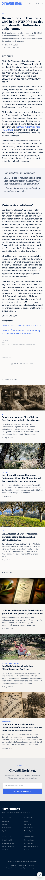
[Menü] (42, 3)
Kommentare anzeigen (24, 364)
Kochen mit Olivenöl (8, 846)
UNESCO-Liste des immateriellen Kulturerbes (20, 344)
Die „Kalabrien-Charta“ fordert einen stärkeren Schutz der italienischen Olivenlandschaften (19, 536)
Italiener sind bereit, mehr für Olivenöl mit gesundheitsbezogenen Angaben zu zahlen (22, 612)
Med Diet (4, 824)
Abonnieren (22, 865)
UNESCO (5, 342)
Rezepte (4, 849)
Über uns (13, 865)
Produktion (27, 824)
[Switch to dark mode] (33, 3)
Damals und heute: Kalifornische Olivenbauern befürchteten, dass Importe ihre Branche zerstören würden (22, 727)
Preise (26, 821)
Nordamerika (7, 721)
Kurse (26, 849)
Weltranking (28, 843)
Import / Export (28, 828)
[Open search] (30, 3)
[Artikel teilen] (41, 46)
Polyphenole (5, 821)
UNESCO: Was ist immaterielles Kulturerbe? (21, 325)
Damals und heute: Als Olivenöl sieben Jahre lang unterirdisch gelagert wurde (20, 419)
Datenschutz (8, 868)
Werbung (31, 865)
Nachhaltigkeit (28, 831)
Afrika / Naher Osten (10, 663)
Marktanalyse (28, 840)
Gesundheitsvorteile (8, 843)
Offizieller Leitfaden (30, 846)
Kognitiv (4, 831)
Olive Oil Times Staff (11, 45)
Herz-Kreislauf (6, 828)
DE (39, 3)
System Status (36, 868)
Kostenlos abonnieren (23, 791)
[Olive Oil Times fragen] (39, 874)
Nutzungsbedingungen (22, 868)
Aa (18, 47)
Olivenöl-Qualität (7, 840)
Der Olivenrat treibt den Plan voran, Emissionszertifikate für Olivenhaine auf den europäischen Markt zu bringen (21, 478)
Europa (4, 607)
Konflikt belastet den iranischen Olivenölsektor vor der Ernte (17, 668)
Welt (4, 13)
